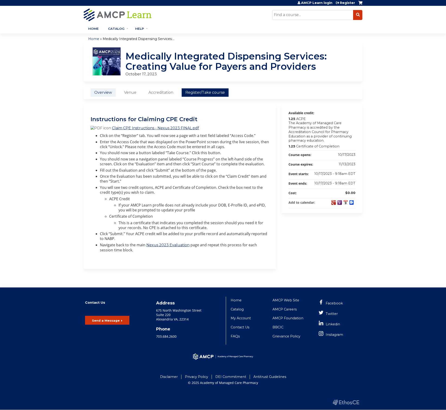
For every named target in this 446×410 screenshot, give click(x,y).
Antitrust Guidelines (269, 377)
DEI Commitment (230, 377)
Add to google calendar (333, 202)
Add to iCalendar (345, 202)
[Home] (159, 15)
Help (139, 28)
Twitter (332, 314)
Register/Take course (205, 92)
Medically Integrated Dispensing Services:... (138, 39)
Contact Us (240, 327)
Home (93, 28)
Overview (103, 92)
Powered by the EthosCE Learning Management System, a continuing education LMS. (345, 402)
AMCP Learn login (316, 2)
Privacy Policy (196, 377)
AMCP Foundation (287, 318)
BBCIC (277, 327)
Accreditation (160, 92)
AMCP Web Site (285, 300)
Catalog (116, 28)
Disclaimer (169, 377)
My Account (241, 318)
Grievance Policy (286, 336)
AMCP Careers (284, 309)
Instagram (334, 335)
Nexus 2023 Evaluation (168, 245)
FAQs (235, 336)
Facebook (334, 303)
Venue (130, 92)
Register (347, 2)
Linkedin (333, 324)
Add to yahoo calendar (339, 202)
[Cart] (360, 4)
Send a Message (106, 320)
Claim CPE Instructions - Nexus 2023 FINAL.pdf (155, 128)
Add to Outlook (351, 202)
